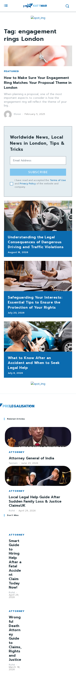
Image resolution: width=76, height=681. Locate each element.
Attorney (17, 452)
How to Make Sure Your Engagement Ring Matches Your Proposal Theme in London (38, 82)
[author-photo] (8, 114)
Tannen (13, 463)
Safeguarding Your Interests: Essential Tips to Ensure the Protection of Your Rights (35, 302)
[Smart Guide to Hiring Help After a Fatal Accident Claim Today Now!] (15, 526)
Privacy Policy (28, 183)
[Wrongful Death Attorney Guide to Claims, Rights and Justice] (15, 603)
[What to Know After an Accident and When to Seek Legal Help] (38, 336)
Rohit (12, 510)
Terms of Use (58, 180)
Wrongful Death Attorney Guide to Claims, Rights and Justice (15, 638)
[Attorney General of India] (38, 437)
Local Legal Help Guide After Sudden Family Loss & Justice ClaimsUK (35, 501)
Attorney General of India (31, 458)
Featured (11, 71)
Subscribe (38, 172)
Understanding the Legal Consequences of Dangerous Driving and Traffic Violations (36, 242)
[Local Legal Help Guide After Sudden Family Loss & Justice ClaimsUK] (38, 476)
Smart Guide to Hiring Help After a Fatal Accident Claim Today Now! (15, 564)
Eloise (17, 114)
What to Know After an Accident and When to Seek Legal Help (34, 362)
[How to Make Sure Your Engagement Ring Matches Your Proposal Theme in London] (38, 56)
